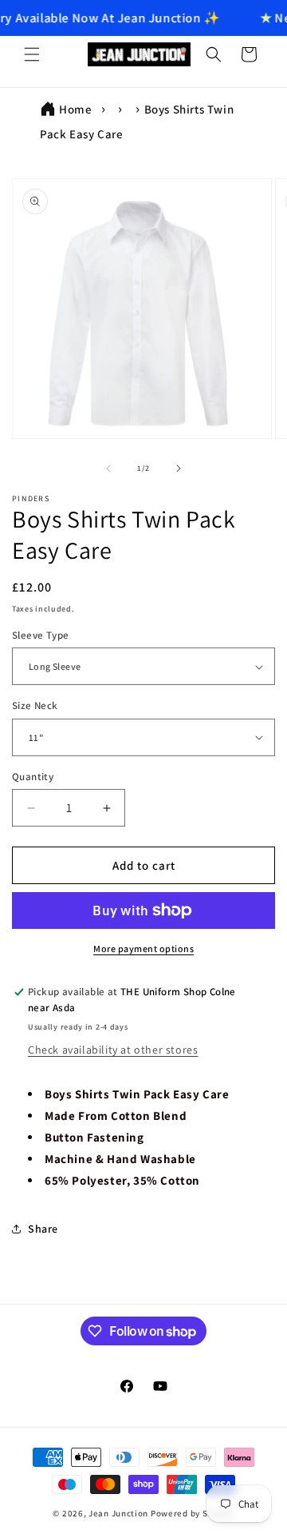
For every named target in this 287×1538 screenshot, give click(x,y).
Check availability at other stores (113, 1049)
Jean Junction (118, 1513)
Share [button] (43, 1228)
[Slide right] (178, 468)
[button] (31, 54)
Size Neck (35, 705)
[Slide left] (108, 468)
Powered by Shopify (192, 1513)
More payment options (143, 948)
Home (75, 109)
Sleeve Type (40, 635)
